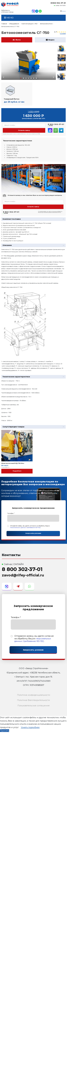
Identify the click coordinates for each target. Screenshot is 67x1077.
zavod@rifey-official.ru (23, 575)
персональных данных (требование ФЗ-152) (25, 527)
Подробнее (17, 471)
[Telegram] (36, 11)
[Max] (33, 11)
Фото (18, 40)
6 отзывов (63, 33)
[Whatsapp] (40, 11)
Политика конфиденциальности (33, 695)
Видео (51, 40)
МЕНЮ (10, 17)
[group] (28, 62)
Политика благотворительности (33, 700)
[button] (20, 78)
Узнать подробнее (30, 727)
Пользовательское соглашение (33, 705)
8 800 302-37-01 (58, 3)
